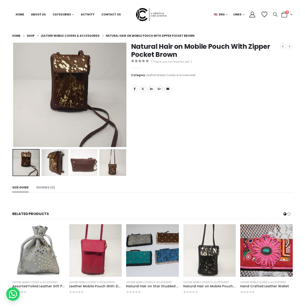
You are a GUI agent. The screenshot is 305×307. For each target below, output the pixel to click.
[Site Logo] (152, 14)
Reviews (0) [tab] (45, 187)
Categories (62, 14)
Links (237, 14)
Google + (159, 88)
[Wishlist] (264, 15)
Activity (87, 14)
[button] (275, 14)
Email (167, 88)
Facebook (134, 88)
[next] (289, 46)
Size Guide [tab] (20, 187)
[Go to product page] (38, 250)
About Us (38, 14)
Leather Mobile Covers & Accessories (171, 75)
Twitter (142, 88)
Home (20, 14)
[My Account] (252, 15)
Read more (57, 232)
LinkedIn (151, 88)
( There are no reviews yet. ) (171, 62)
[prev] (283, 46)
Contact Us (111, 14)
